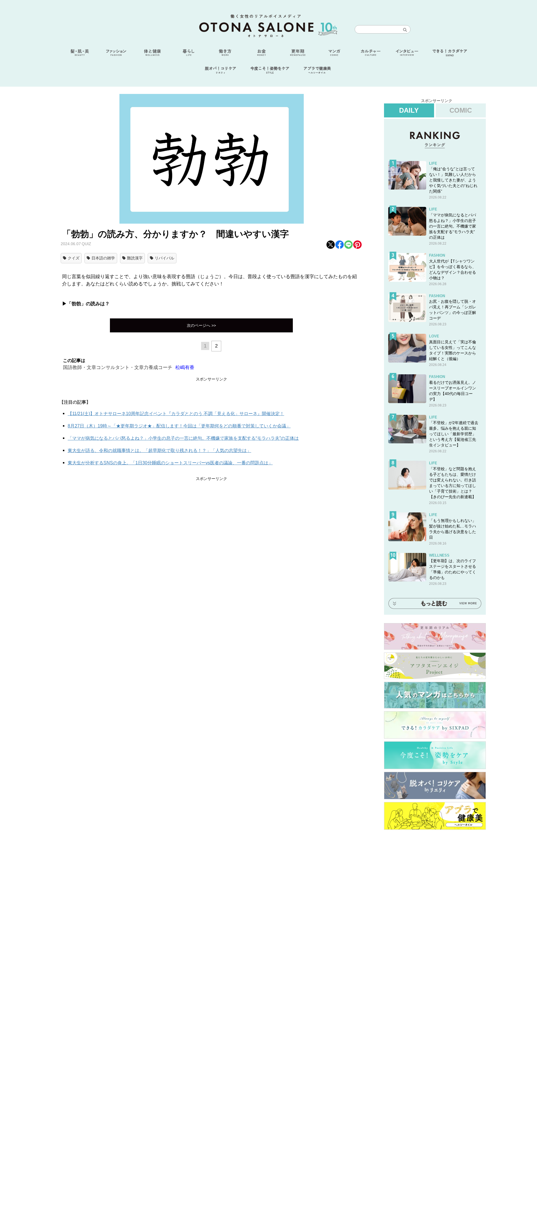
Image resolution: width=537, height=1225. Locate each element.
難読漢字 (135, 258)
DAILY (409, 110)
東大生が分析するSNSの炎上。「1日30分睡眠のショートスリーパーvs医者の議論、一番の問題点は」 (170, 462)
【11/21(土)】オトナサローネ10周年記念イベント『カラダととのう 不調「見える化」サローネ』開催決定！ (176, 413)
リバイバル (164, 258)
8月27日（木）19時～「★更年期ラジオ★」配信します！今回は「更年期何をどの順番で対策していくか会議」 (179, 426)
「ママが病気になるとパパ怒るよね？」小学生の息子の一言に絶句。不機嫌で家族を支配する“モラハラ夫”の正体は (183, 438)
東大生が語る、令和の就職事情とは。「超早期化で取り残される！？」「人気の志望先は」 (159, 450)
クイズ (73, 258)
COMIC (460, 110)
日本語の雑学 (103, 258)
